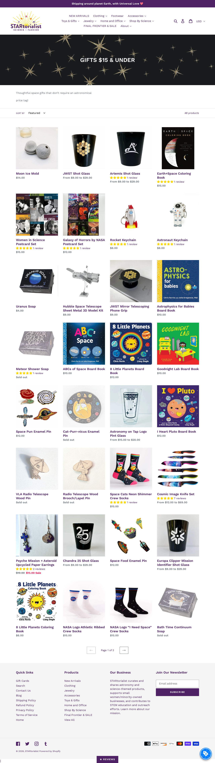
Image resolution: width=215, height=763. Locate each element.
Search (20, 685)
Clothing (69, 685)
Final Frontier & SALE (78, 715)
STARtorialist (31, 751)
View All (69, 719)
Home (20, 719)
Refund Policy (25, 705)
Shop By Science (75, 710)
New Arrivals (72, 680)
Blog (19, 695)
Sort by (20, 113)
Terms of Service (26, 715)
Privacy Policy (25, 710)
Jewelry (69, 690)
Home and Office (75, 705)
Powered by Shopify (49, 751)
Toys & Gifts (71, 700)
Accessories (72, 695)
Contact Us (23, 690)
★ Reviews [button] (107, 759)
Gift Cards (22, 680)
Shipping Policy (26, 700)
